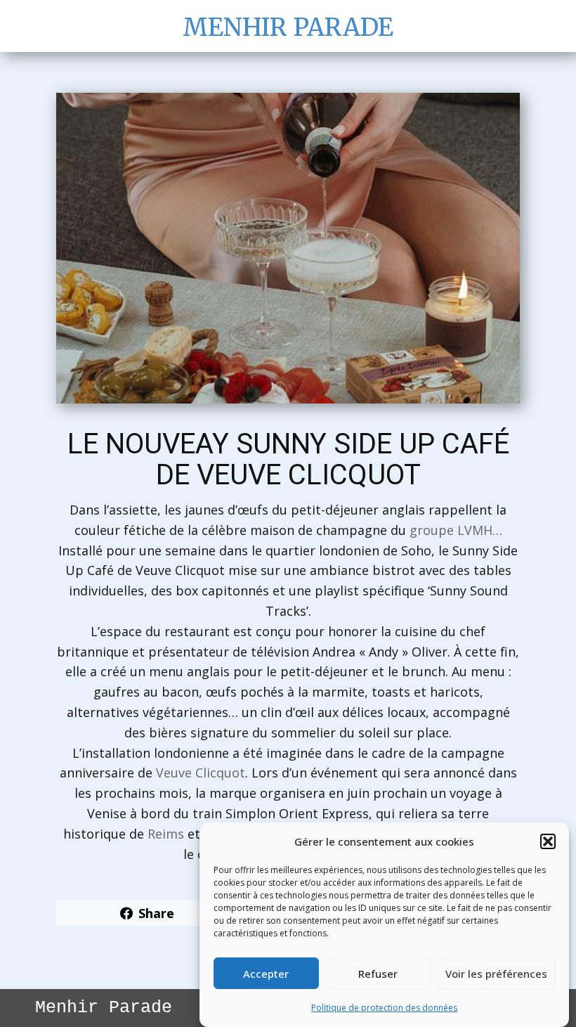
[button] (548, 841)
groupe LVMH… (456, 530)
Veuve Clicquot (200, 772)
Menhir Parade (288, 27)
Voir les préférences (496, 974)
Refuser (378, 974)
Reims (166, 833)
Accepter (266, 974)
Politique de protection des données (384, 1008)
